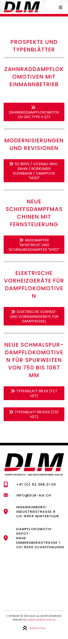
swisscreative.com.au (42, 619)
